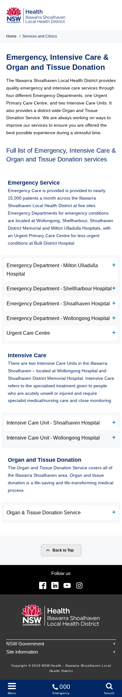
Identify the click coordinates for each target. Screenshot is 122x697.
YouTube (67, 585)
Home (11, 36)
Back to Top (63, 550)
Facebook (42, 585)
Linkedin (55, 585)
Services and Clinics (39, 36)
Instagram (79, 585)
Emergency (61, 689)
